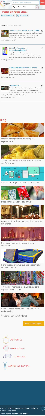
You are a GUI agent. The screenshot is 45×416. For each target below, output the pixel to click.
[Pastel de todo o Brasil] (14, 15)
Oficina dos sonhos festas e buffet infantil (24, 30)
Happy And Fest (15, 85)
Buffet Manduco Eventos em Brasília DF (23, 68)
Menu (42, 2)
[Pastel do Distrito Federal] (27, 15)
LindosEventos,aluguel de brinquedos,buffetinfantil (18, 49)
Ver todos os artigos (33, 323)
